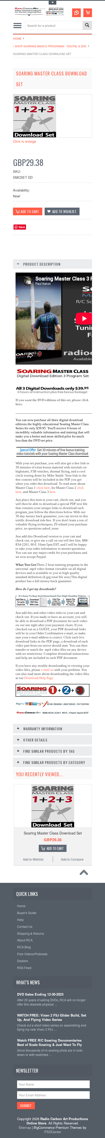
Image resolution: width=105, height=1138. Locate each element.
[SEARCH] (87, 25)
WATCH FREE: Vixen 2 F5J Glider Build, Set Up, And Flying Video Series (51, 1017)
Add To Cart (55, 848)
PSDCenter (52, 1131)
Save (22, 227)
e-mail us (47, 670)
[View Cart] (87, 12)
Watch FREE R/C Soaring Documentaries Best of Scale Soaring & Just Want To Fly (49, 1042)
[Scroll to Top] (85, 874)
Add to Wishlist (33, 859)
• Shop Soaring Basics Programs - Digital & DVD (49, 46)
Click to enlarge (24, 141)
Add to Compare (72, 859)
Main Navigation (17, 25)
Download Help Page (38, 678)
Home (17, 38)
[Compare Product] (76, 12)
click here (43, 488)
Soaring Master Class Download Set (53, 833)
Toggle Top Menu (52, 3)
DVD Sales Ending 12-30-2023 (40, 994)
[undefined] (34, 135)
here (53, 492)
